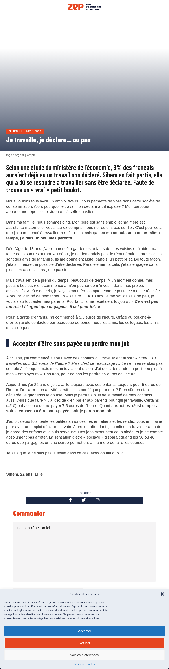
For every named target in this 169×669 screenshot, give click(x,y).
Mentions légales (84, 664)
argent (19, 155)
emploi (31, 155)
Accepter (84, 631)
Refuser (84, 643)
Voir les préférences (84, 655)
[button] (162, 594)
